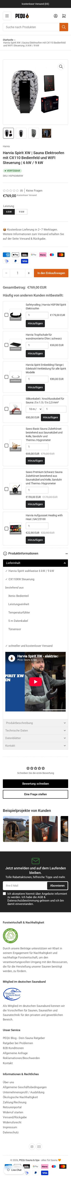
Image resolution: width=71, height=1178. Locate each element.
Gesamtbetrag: (14, 287)
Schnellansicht (15, 318)
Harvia (6, 146)
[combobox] (35, 27)
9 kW (21, 211)
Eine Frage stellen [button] (35, 794)
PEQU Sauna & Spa (29, 1160)
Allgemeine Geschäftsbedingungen (25, 1087)
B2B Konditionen (13, 1048)
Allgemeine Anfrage (15, 1053)
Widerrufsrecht (12, 1122)
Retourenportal (12, 1107)
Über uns (8, 1082)
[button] (11, 191)
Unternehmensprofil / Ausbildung (23, 1092)
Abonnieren (57, 885)
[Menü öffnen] (7, 16)
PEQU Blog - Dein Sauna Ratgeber (24, 1038)
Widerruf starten (13, 1112)
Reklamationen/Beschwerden (21, 1058)
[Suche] (64, 27)
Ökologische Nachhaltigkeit (20, 1097)
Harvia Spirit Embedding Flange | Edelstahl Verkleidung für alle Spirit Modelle (46, 368)
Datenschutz (11, 1132)
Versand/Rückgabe (15, 1117)
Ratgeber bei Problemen (18, 1043)
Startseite (8, 39)
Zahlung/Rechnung (14, 1102)
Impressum (10, 1127)
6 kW (9, 211)
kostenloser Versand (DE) (35, 3)
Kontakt (8, 1063)
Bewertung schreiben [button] (35, 783)
